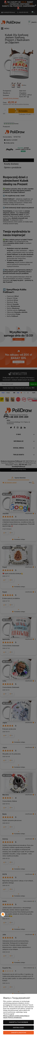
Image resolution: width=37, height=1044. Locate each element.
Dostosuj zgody (18, 1027)
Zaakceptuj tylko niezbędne (18, 1022)
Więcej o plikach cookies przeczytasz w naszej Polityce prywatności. (16, 1016)
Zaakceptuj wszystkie (18, 1032)
